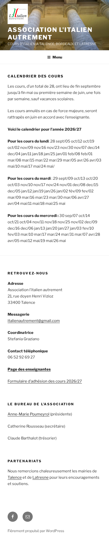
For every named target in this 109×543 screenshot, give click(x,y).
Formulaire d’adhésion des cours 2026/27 (45, 381)
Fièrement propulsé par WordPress (36, 531)
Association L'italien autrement (50, 33)
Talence (15, 477)
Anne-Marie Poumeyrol (28, 414)
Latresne (40, 477)
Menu (57, 57)
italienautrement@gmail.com (34, 320)
